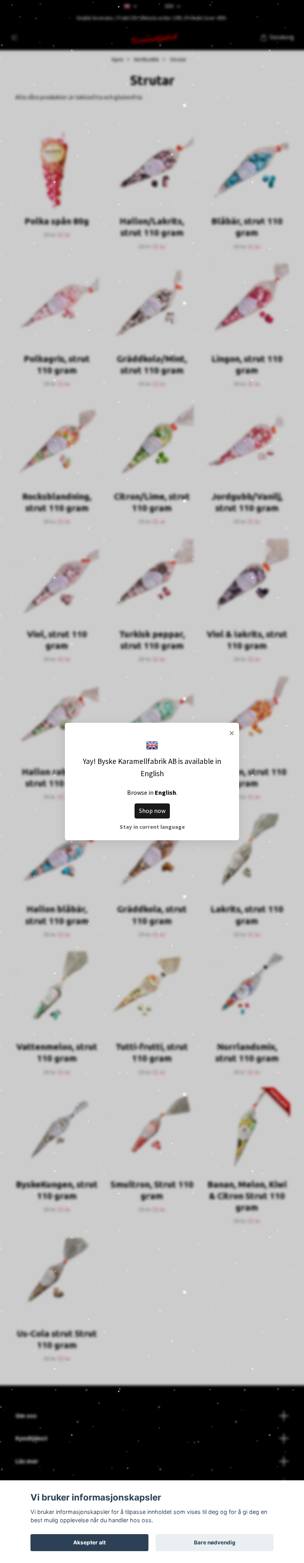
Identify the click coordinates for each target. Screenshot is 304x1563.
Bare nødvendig (215, 1542)
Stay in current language (152, 826)
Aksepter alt (89, 1542)
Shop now (152, 811)
